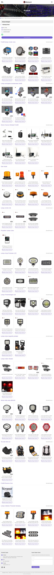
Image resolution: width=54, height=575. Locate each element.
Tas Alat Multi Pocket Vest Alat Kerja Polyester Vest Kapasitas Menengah (20, 458)
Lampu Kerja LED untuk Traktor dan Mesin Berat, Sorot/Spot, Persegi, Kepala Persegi (33, 311)
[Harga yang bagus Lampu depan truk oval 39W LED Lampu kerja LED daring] (20, 281)
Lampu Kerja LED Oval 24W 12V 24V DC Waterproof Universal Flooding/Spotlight (7, 436)
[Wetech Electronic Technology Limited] (27, 2)
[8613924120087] (4, 567)
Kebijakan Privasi (5, 572)
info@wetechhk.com (7, 29)
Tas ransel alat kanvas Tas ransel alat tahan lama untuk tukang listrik (33, 458)
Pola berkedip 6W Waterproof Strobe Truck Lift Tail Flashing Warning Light (46, 375)
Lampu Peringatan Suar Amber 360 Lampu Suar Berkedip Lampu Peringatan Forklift (20, 183)
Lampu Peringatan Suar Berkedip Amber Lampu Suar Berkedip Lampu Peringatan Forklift (7, 183)
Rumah (2, 18)
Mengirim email (35, 567)
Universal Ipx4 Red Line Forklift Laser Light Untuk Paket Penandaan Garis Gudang (46, 77)
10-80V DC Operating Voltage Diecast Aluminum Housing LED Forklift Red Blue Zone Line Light (33, 58)
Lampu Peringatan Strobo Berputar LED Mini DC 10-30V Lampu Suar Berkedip (7, 202)
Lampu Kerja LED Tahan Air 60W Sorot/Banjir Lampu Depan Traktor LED (7, 270)
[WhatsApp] (2, 35)
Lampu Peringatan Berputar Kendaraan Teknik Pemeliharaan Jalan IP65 (33, 183)
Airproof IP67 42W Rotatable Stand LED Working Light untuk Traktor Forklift (33, 270)
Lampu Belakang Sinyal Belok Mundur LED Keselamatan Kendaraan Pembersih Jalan (7, 394)
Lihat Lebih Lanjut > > (49, 83)
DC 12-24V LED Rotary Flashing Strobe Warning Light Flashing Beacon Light (20, 202)
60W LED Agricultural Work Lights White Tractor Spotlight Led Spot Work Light (33, 288)
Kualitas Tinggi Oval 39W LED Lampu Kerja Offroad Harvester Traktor (7, 417)
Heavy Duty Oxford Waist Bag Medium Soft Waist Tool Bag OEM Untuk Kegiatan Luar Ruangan (7, 477)
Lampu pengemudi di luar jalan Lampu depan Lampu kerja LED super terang (46, 436)
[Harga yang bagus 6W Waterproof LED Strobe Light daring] (7, 367)
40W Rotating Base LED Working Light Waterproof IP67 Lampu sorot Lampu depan (20, 270)
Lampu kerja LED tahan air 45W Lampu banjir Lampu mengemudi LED (46, 417)
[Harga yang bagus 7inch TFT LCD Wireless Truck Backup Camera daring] (33, 152)
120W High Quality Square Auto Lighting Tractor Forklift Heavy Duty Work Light (20, 330)
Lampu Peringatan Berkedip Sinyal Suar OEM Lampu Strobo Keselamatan (46, 202)
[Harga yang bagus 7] (7, 152)
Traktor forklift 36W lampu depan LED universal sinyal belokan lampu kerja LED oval (20, 436)
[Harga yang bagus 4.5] (20, 409)
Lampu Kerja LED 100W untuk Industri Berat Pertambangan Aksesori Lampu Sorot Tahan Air (20, 311)
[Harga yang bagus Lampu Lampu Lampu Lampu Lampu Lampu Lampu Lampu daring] (20, 216)
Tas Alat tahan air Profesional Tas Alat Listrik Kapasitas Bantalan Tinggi (7, 458)
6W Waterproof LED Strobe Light (7, 374)
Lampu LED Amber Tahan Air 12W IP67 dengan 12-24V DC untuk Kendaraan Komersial (20, 541)
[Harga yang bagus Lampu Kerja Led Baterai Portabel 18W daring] (20, 345)
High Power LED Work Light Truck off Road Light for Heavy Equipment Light (7, 311)
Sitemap (10, 572)
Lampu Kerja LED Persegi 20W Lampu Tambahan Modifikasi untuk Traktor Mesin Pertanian (46, 270)
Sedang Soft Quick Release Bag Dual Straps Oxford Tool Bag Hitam (46, 458)
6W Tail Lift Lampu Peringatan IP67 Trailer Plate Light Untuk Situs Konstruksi (33, 224)
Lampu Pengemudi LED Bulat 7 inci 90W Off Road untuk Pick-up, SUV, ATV (46, 311)
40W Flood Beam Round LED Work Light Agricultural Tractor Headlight (7, 288)
